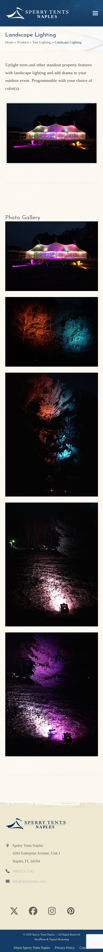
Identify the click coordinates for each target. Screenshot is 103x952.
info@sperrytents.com (29, 881)
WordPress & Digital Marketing (51, 939)
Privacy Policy (65, 948)
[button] (95, 13)
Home (9, 42)
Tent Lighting (41, 42)
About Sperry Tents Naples (31, 948)
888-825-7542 (23, 871)
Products (23, 42)
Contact (85, 948)
